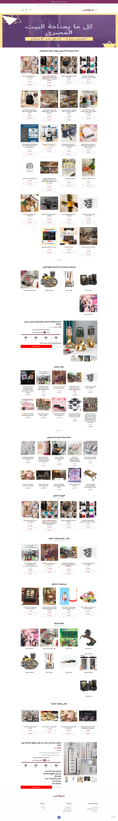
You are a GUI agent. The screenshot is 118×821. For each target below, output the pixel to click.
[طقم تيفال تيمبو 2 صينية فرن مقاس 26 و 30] (59, 404)
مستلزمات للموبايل (67, 5)
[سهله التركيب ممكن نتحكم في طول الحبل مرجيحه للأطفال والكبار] (68, 596)
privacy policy (94, 811)
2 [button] (58, 45)
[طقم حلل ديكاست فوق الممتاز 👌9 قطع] (43, 404)
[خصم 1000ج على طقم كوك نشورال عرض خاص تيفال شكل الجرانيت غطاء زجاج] (74, 404)
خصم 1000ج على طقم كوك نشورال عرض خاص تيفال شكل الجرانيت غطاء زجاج (75, 415)
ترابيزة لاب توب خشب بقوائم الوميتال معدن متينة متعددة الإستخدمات (90, 486)
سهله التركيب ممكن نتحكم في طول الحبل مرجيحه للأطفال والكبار (69, 608)
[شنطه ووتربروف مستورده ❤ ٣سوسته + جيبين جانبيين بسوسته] (88, 65)
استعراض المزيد (59, 260)
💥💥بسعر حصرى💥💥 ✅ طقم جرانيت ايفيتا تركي (59, 387)
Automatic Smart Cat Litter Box (88, 247)
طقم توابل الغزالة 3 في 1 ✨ (69, 178)
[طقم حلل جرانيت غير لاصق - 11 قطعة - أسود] (88, 203)
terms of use (95, 807)
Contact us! (43, 807)
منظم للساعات (88, 290)
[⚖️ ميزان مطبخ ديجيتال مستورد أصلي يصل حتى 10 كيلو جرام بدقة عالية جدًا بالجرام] (88, 133)
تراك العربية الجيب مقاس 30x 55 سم (74, 485)
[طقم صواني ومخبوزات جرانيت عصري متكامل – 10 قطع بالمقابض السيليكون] (49, 99)
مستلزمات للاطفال (59, 5)
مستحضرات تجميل (45, 5)
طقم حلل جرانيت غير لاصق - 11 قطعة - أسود (88, 215)
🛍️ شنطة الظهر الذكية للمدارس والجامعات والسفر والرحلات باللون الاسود (29, 111)
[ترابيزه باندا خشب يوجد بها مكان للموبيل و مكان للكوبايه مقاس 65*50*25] (49, 596)
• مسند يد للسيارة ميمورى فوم (49, 247)
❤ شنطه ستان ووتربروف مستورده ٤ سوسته (68, 76)
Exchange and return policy (92, 809)
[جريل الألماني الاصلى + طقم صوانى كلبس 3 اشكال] (59, 448)
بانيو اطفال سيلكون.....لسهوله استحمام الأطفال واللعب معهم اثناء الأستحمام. (74, 459)
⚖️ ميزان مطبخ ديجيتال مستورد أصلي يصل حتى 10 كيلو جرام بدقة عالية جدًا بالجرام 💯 (88, 146)
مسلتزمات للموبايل (88, 672)
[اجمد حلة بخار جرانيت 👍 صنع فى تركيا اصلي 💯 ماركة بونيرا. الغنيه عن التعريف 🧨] (28, 377)
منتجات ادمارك (69, 648)
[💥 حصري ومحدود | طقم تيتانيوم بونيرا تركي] (49, 203)
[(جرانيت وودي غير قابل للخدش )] (49, 716)
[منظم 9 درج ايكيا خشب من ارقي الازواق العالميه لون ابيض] (28, 448)
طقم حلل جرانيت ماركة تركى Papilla (30, 727)
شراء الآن (88, 83)
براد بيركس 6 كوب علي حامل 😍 (88, 178)
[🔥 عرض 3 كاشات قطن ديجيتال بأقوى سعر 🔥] (29, 65)
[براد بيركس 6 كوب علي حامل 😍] (88, 167)
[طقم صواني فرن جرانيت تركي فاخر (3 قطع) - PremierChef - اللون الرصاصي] (69, 99)
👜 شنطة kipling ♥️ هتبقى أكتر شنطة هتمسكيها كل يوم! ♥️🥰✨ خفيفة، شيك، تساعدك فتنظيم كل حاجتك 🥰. (49, 78)
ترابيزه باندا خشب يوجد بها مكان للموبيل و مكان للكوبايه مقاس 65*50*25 (49, 608)
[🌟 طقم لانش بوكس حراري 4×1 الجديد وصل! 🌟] (29, 203)
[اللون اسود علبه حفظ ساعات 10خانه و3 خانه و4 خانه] (30, 596)
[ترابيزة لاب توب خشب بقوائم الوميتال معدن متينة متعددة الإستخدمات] (90, 475)
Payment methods (67, 809)
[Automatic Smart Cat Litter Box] (88, 236)
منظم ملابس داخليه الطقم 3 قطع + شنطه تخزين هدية (90, 457)
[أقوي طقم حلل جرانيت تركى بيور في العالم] (43, 475)
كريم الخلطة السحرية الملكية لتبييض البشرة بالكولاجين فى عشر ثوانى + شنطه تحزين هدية (43, 459)
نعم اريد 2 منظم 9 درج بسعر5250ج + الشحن (50, 755)
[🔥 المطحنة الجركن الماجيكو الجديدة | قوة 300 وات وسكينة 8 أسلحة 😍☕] (69, 133)
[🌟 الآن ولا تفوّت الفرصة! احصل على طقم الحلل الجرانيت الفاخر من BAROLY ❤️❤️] (74, 377)
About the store (68, 807)
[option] (59, 30)
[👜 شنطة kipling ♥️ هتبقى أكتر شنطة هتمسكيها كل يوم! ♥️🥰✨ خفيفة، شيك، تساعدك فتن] (49, 65)
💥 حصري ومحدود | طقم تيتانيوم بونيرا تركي (49, 215)
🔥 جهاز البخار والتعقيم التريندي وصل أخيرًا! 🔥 (69, 215)
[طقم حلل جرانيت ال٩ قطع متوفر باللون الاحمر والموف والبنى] (87, 716)
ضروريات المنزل (39, 5)
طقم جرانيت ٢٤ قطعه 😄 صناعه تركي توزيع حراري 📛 (28, 414)
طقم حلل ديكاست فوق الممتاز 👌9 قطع (43, 414)
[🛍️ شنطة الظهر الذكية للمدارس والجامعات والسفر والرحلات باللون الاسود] (29, 99)
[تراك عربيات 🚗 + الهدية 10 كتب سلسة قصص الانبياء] (87, 596)
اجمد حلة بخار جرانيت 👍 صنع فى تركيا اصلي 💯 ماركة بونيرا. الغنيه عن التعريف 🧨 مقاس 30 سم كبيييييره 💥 (27, 389)
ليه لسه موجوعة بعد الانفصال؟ (30, 178)
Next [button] (4, 30)
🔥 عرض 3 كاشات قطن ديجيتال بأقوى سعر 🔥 (29, 76)
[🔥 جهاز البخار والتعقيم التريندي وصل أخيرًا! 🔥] (69, 203)
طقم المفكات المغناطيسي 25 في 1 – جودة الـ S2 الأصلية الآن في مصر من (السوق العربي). (29, 146)
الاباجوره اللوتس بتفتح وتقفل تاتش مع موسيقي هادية (59, 486)
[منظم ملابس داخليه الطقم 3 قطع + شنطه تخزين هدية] (90, 448)
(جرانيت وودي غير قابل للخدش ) (49, 726)
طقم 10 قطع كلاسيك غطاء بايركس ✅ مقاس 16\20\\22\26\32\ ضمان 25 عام (43, 389)
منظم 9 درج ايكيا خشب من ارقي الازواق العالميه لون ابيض (28, 458)
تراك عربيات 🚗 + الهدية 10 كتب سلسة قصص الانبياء (88, 607)
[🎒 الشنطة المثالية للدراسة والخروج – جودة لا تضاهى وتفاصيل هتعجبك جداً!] (88, 99)
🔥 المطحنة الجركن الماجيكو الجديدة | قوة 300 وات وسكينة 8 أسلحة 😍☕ (69, 146)
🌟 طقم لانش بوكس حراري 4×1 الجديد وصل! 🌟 (30, 215)
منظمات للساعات (75, 5)
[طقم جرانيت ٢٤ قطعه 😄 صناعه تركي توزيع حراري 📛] (28, 404)
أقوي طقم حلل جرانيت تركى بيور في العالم (43, 485)
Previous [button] (113, 30)
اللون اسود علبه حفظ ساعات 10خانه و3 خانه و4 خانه (30, 607)
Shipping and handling (67, 811)
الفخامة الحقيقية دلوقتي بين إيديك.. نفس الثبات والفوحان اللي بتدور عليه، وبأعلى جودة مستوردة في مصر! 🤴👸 (49, 181)
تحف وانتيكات (52, 5)
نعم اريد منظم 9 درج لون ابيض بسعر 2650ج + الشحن (49, 753)
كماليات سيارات (83, 5)
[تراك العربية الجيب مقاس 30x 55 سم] (74, 475)
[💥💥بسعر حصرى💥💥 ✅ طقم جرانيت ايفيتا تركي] (59, 377)
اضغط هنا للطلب (36, 346)
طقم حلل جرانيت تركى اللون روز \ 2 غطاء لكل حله (28, 485)
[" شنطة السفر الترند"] (69, 236)
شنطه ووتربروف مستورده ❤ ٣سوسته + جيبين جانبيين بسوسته (88, 76)
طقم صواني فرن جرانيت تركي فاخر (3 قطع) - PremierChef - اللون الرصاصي (68, 111)
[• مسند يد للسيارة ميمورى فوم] (49, 236)
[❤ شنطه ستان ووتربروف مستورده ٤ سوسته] (69, 65)
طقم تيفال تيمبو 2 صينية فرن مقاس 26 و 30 (59, 414)
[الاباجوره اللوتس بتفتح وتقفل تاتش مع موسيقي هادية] (59, 475)
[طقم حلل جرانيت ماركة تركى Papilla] (30, 716)
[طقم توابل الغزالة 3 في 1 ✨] (69, 167)
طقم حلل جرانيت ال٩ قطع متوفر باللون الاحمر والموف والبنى (88, 727)
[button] (96, 10)
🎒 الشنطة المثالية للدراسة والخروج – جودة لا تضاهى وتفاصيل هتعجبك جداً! (88, 111)
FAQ (44, 809)
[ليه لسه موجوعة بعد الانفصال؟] (29, 167)
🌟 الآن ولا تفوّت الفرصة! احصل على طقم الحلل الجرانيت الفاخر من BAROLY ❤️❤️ (75, 389)
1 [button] (59, 45)
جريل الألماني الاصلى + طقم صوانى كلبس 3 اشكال (59, 458)
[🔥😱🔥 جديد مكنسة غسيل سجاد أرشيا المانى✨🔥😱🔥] (49, 133)
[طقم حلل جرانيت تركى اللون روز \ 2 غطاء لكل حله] (28, 475)
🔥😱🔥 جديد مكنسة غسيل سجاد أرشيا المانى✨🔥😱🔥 (49, 145)
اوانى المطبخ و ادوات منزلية (92, 5)
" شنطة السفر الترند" (68, 247)
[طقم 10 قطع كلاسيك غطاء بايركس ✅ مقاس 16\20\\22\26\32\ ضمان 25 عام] (43, 377)
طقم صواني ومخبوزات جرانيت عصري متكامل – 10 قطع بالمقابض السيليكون (49, 111)
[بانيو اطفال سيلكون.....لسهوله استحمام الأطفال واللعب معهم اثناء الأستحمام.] (74, 448)
